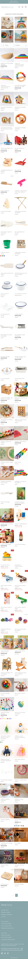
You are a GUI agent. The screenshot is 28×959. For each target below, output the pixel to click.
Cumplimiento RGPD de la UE (8, 939)
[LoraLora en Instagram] (2, 953)
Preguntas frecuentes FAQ (7, 928)
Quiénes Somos (5, 910)
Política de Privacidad (6, 937)
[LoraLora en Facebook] (5, 953)
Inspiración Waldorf (5, 912)
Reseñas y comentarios (6, 914)
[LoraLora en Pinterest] (8, 953)
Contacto (3, 916)
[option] (14, 2)
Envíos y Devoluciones (6, 925)
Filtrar (6, 45)
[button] (4, 66)
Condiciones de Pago (6, 923)
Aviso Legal (4, 932)
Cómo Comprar (4, 921)
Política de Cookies (5, 935)
